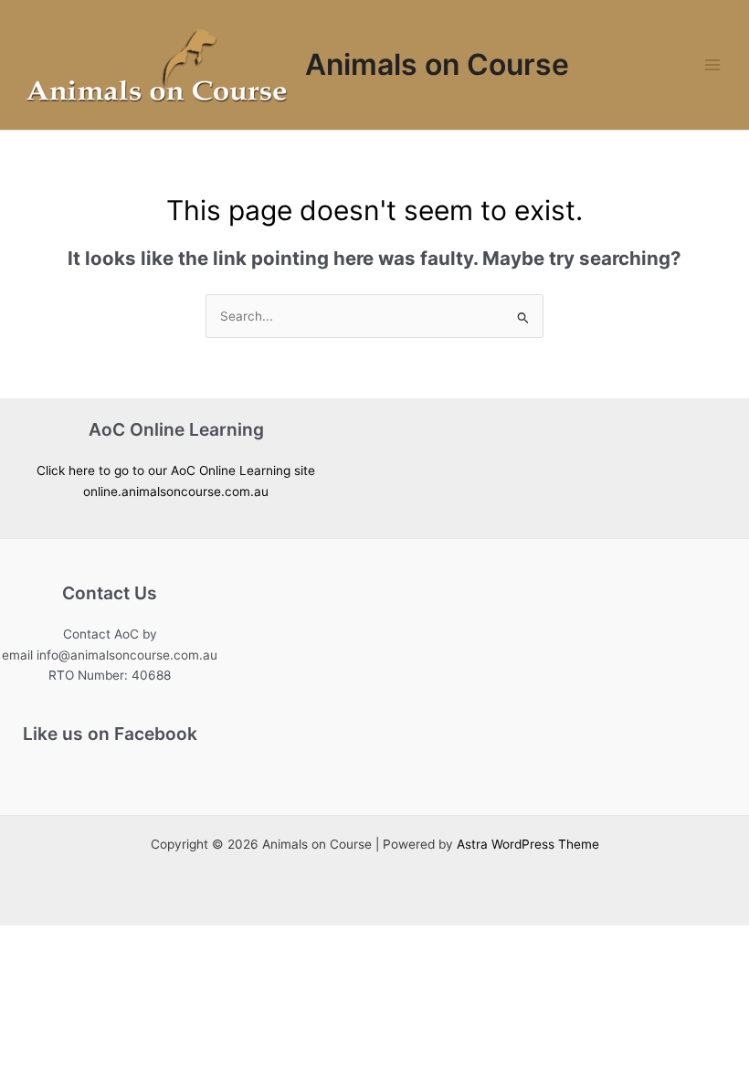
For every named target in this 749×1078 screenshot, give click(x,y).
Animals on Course (437, 64)
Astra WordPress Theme (528, 844)
